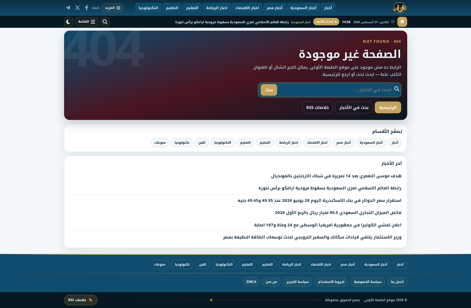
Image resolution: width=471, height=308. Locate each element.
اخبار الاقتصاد (317, 142)
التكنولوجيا (222, 142)
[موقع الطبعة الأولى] (372, 8)
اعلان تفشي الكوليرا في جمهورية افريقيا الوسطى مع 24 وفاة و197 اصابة (327, 224)
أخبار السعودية (371, 142)
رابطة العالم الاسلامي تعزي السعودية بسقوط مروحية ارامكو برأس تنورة (329, 188)
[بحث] (105, 21)
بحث (269, 89)
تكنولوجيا (182, 142)
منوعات (160, 142)
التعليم (265, 142)
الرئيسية (388, 107)
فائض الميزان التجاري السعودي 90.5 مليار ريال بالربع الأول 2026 (338, 212)
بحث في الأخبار (353, 107)
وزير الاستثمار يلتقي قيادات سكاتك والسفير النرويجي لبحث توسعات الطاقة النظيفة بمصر (312, 237)
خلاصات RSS (317, 107)
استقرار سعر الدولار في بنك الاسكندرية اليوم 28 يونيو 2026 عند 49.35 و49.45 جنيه (319, 200)
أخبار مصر (343, 142)
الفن (201, 142)
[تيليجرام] (68, 8)
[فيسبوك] (86, 8)
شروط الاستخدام (331, 281)
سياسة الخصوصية (368, 281)
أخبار (395, 142)
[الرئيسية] (402, 22)
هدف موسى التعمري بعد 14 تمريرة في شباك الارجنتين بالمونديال (336, 175)
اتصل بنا (397, 281)
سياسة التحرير (298, 281)
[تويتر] (77, 8)
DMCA (251, 281)
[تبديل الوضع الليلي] (68, 21)
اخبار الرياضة (288, 142)
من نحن (271, 281)
